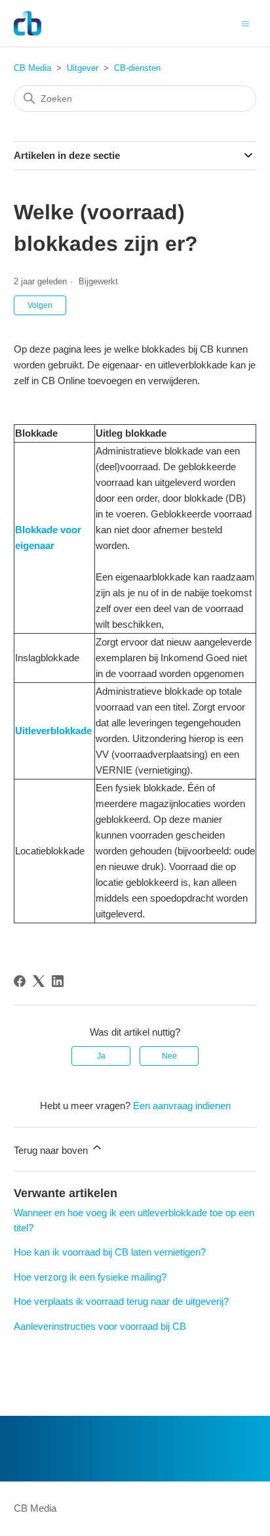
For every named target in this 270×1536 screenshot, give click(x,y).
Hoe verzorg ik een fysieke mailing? (90, 1277)
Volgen (40, 305)
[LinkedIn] (58, 981)
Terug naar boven (52, 1150)
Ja (101, 1056)
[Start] (28, 23)
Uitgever (82, 68)
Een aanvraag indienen (182, 1105)
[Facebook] (20, 981)
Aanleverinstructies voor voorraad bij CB (100, 1326)
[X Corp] (39, 981)
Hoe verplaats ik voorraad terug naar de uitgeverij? (121, 1301)
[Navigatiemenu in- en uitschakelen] (245, 22)
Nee (169, 1056)
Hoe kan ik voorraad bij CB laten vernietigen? (110, 1252)
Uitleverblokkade (53, 730)
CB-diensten (137, 68)
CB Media (32, 68)
